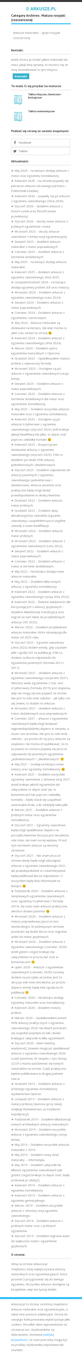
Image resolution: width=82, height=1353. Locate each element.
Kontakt (21, 76)
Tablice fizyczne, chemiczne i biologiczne (44, 96)
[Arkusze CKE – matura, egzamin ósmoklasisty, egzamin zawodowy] (41, 8)
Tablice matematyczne (41, 111)
